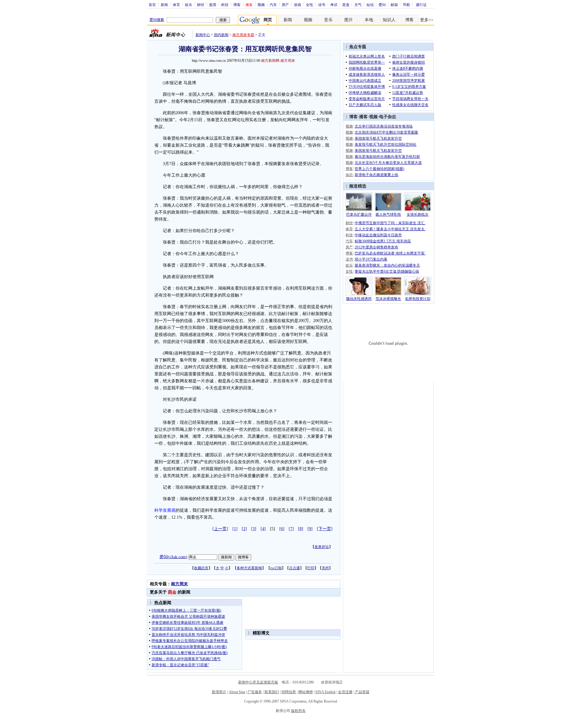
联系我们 (271, 692)
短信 (370, 4)
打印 (310, 568)
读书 (321, 4)
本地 (369, 20)
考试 (333, 4)
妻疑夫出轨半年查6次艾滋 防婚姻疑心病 (387, 271)
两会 (172, 592)
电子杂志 (387, 117)
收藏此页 (201, 568)
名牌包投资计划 (417, 299)
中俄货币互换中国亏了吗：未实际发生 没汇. (390, 223)
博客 (237, 4)
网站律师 (305, 692)
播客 (363, 117)
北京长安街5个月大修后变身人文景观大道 (388, 163)
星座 (346, 4)
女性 (309, 4)
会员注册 (345, 692)
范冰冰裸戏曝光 (388, 299)
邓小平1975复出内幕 (371, 259)
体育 (176, 4)
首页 (152, 4)
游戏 (297, 4)
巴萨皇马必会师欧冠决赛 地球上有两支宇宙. (390, 253)
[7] (291, 529)
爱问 (382, 4)
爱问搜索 (156, 20)
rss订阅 (276, 568)
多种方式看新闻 (249, 568)
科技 (224, 4)
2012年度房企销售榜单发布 (376, 247)
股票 (212, 4)
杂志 (349, 175)
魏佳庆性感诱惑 (359, 299)
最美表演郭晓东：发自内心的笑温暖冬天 (387, 265)
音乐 (328, 20)
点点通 (294, 568)
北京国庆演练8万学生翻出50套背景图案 (386, 132)
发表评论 (321, 547)
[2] (244, 529)
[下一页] (325, 529)
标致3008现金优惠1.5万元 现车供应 (383, 241)
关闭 (325, 568)
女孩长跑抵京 (417, 214)
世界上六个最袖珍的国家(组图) (379, 169)
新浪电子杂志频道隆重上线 (376, 175)
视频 (261, 4)
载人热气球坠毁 (388, 214)
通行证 (421, 4)
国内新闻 (221, 35)
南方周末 (179, 584)
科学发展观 (165, 510)
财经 (200, 4)
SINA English (325, 692)
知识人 (389, 20)
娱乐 (188, 4)
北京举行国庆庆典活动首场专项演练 (384, 126)
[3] (253, 529)
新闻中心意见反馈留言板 (258, 682)
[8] (300, 529)
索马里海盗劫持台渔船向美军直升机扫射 (387, 157)
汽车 (273, 4)
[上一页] (220, 529)
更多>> (426, 20)
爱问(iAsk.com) (173, 556)
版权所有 (298, 711)
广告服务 (255, 692)
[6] (281, 529)
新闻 (164, 4)
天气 (358, 4)
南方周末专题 (243, 35)
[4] (263, 529)
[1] (235, 529)
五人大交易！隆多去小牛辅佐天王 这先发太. (390, 229)
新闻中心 (202, 35)
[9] (310, 529)
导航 (406, 4)
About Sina (237, 692)
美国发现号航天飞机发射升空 (378, 138)
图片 (348, 20)
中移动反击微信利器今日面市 (378, 235)
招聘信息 (288, 692)
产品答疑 (362, 692)
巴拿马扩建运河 (359, 214)
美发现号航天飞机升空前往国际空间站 (385, 144)
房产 (285, 4)
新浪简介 (219, 692)
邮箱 (394, 4)
